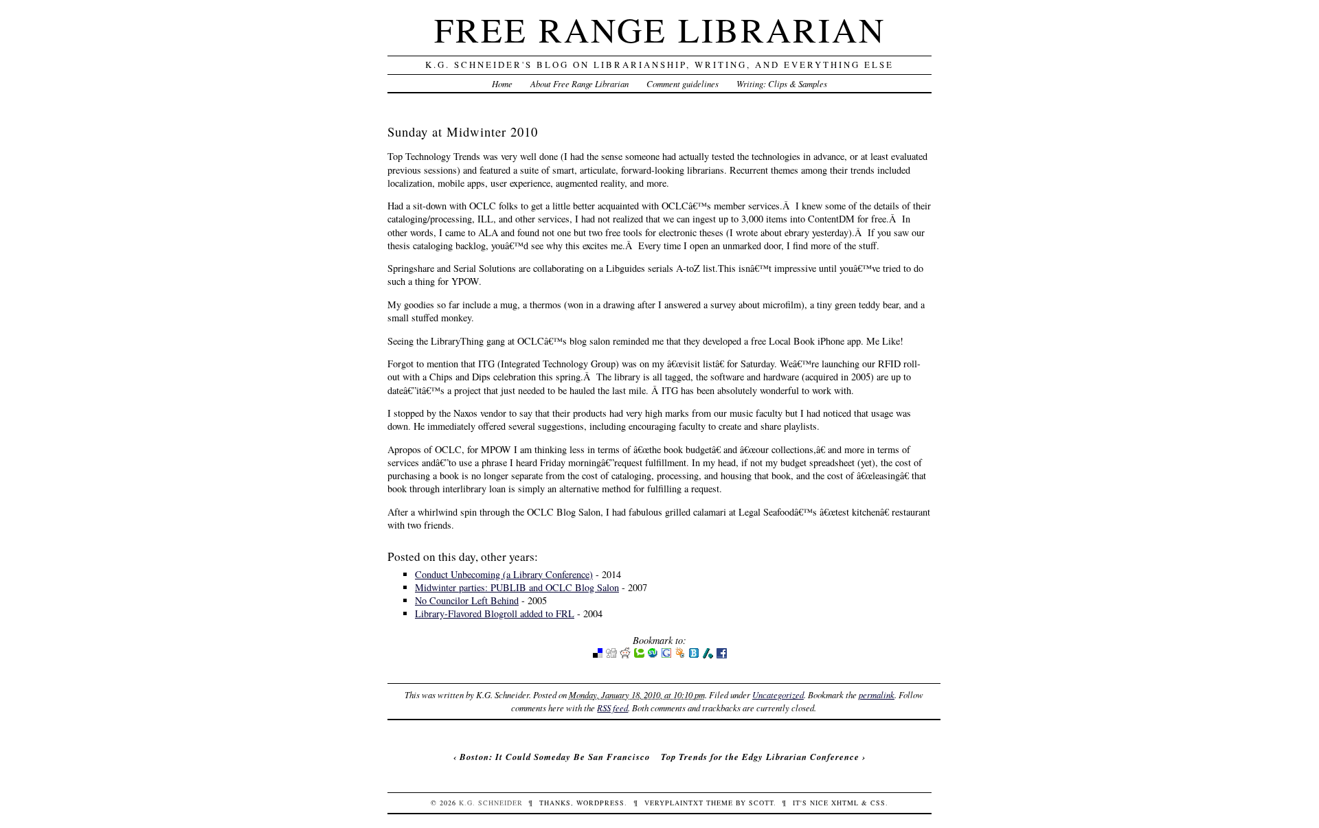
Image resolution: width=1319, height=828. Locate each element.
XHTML (845, 802)
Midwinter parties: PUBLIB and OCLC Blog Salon (517, 587)
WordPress (600, 802)
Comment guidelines (682, 83)
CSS (878, 802)
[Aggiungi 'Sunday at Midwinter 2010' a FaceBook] (721, 655)
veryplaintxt (673, 802)
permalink (876, 694)
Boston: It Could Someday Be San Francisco (555, 756)
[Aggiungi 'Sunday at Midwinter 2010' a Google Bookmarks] (666, 655)
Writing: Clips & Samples (781, 83)
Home (502, 83)
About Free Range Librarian (579, 83)
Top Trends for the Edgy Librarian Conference (760, 756)
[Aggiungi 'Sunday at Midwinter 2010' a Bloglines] (694, 655)
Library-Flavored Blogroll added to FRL (494, 613)
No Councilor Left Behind (467, 600)
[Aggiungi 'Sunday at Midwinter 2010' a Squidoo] (680, 655)
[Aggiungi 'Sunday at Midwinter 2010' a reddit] (625, 655)
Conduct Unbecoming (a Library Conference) (504, 574)
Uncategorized (778, 694)
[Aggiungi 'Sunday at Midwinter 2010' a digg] (611, 655)
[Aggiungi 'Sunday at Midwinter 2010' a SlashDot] (707, 655)
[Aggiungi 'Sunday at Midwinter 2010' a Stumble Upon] (653, 655)
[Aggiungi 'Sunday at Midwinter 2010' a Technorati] (639, 655)
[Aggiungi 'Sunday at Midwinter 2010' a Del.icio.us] (598, 655)
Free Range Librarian (660, 29)
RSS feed (612, 707)
